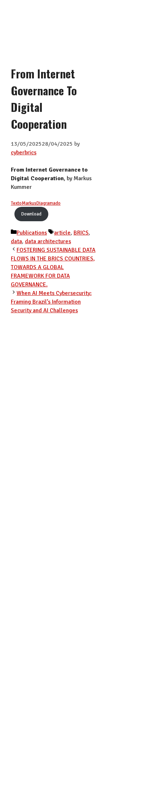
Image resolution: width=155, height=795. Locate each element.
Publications (32, 232)
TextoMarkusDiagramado (36, 203)
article (62, 232)
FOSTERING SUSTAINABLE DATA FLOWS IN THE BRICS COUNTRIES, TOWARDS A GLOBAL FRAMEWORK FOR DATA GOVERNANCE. (53, 267)
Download (31, 214)
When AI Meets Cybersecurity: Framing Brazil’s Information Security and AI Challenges (51, 302)
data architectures (48, 241)
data (16, 241)
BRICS (81, 232)
